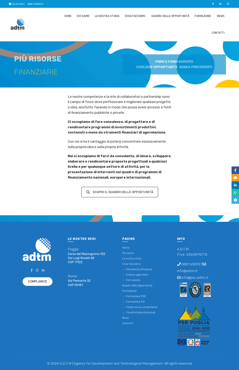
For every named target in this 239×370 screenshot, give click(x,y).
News (220, 16)
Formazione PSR (136, 296)
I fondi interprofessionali (140, 312)
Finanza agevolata (137, 274)
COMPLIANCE (37, 281)
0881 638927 (35, 4)
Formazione (203, 16)
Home (68, 16)
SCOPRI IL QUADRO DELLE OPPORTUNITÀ (123, 192)
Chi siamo (83, 16)
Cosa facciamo (135, 16)
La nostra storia (107, 16)
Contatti (218, 32)
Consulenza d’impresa (139, 269)
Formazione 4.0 (135, 301)
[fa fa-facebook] (213, 3)
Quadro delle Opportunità (170, 16)
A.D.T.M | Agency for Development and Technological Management (111, 363)
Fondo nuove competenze (142, 307)
